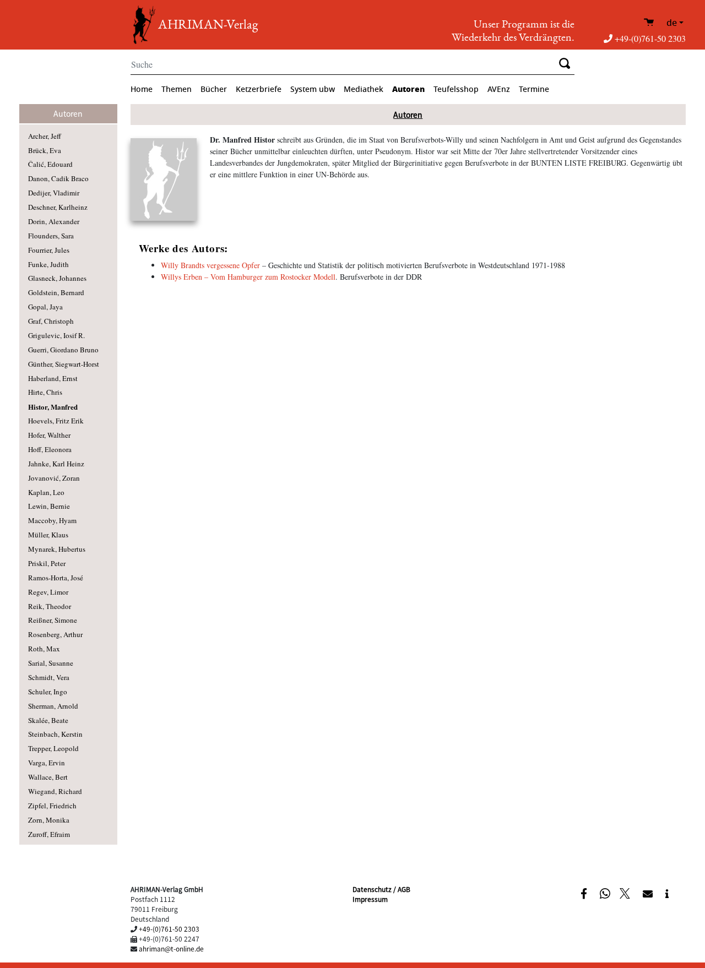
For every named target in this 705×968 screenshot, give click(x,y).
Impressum (370, 899)
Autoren (408, 89)
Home (142, 89)
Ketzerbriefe (258, 89)
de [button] (671, 23)
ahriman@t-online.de (171, 948)
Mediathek (363, 89)
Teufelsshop (456, 89)
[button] (585, 892)
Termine (534, 89)
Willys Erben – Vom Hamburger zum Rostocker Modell (248, 276)
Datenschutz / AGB (381, 889)
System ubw (312, 89)
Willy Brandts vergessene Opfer (210, 265)
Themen (176, 89)
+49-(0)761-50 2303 (650, 38)
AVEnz (498, 89)
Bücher (213, 89)
